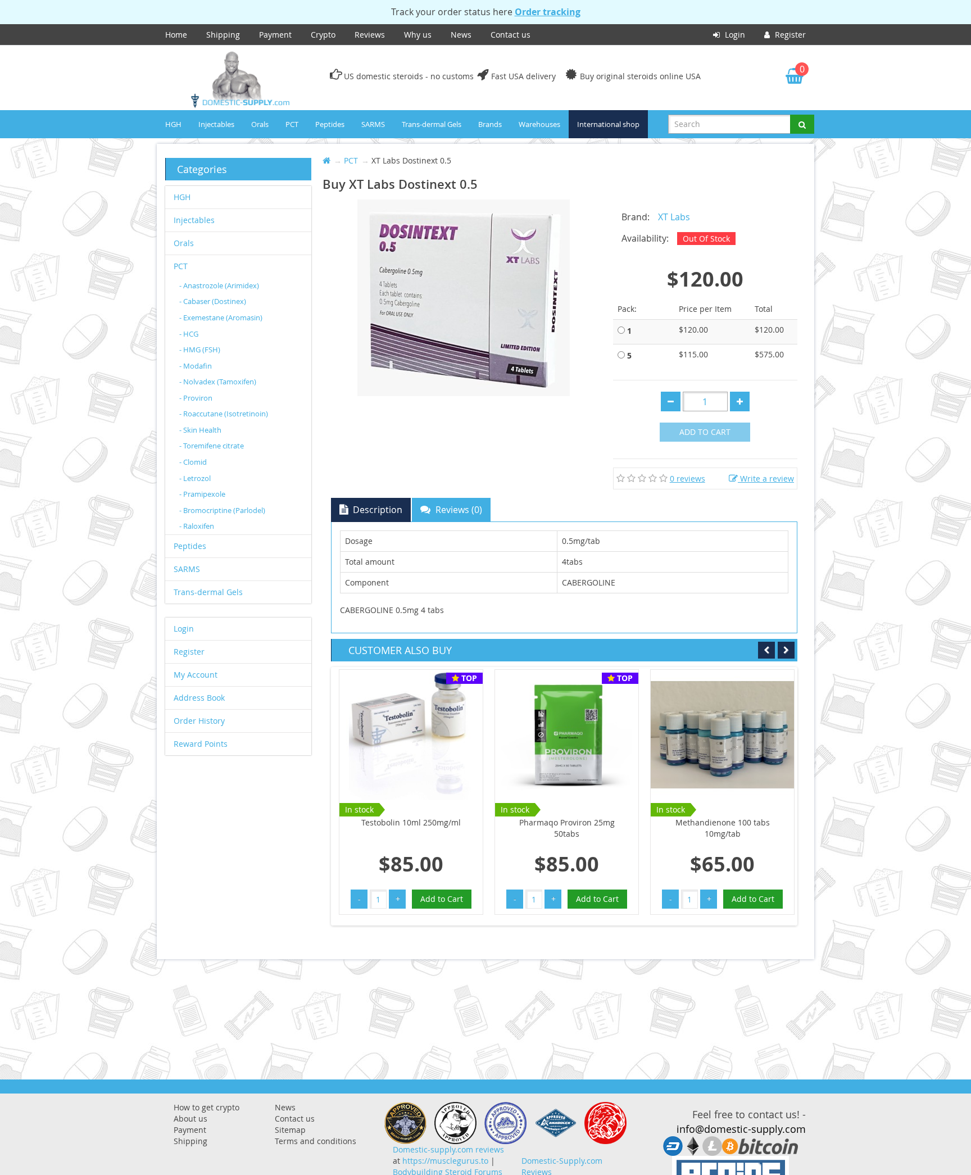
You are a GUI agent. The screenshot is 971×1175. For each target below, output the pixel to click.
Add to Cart (704, 432)
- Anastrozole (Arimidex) (219, 285)
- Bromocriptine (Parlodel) (222, 510)
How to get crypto (206, 1107)
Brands (490, 124)
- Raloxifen (196, 526)
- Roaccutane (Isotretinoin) (223, 414)
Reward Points (201, 743)
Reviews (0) (457, 509)
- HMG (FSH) (199, 349)
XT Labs (674, 217)
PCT (291, 124)
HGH (173, 124)
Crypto (323, 34)
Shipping (223, 34)
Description (376, 509)
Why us (418, 34)
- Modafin (195, 366)
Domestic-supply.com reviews (448, 1149)
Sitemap (290, 1129)
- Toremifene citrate (211, 446)
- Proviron (195, 398)
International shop (608, 124)
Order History (199, 720)
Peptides (329, 124)
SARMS (373, 124)
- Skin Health (200, 430)
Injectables (216, 124)
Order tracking (547, 12)
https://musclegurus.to (445, 1160)
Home (176, 34)
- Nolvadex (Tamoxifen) (217, 381)
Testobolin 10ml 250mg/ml (411, 822)
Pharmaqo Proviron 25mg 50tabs (567, 828)
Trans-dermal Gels (431, 124)
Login (734, 34)
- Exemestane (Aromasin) (220, 317)
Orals (260, 124)
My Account (195, 674)
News (461, 34)
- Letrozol (195, 478)
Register (789, 34)
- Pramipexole (202, 494)
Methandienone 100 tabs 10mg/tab (722, 828)
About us (190, 1118)
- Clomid (193, 462)
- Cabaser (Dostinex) (212, 301)
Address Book (199, 697)
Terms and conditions (315, 1141)
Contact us (510, 34)
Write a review (766, 478)
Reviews (370, 34)
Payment (275, 34)
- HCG (188, 334)
